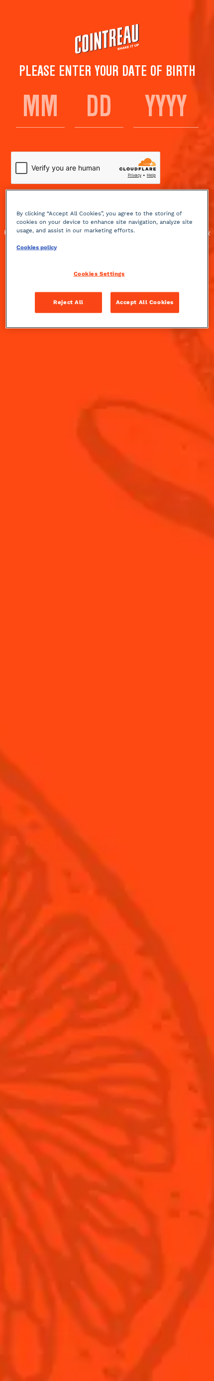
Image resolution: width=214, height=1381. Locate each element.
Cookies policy (36, 246)
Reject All (68, 301)
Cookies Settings (99, 273)
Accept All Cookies (145, 301)
